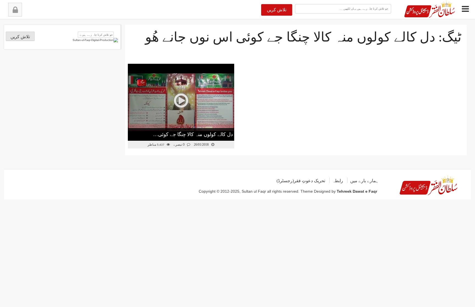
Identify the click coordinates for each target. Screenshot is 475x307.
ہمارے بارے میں (364, 180)
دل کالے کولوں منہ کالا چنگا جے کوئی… (193, 134)
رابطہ (337, 180)
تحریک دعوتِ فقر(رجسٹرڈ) (301, 180)
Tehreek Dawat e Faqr (357, 191)
